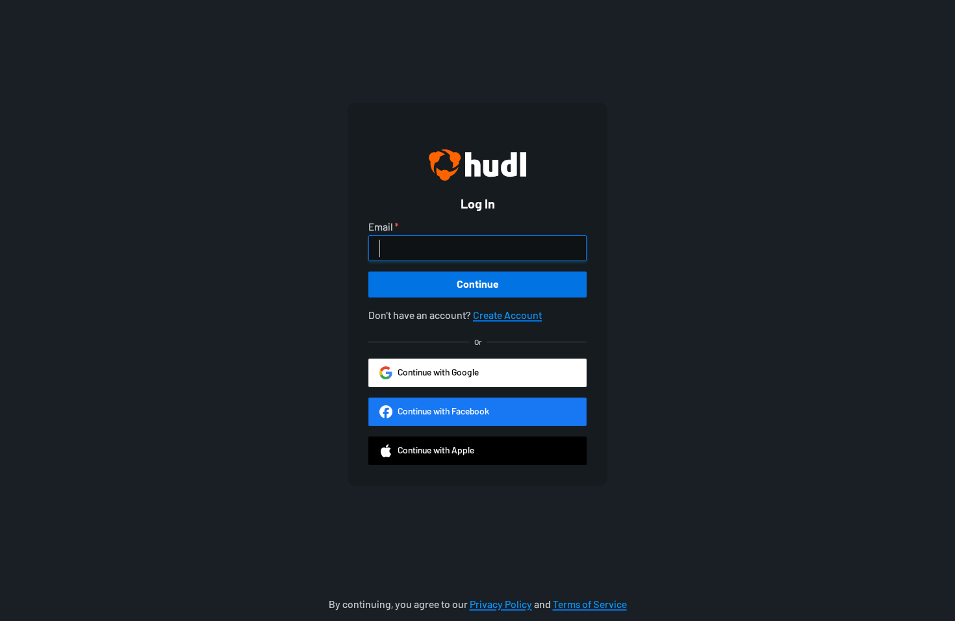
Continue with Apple (436, 450)
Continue (478, 284)
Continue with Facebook (443, 411)
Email (380, 227)
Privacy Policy (501, 604)
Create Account (507, 315)
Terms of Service (590, 604)
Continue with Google (438, 372)
